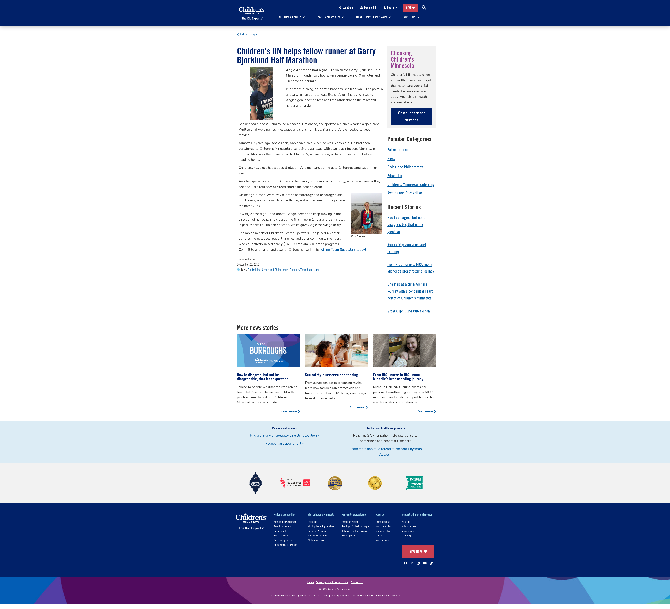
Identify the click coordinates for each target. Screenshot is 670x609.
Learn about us (383, 521)
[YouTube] (424, 563)
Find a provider (281, 535)
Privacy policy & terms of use (332, 582)
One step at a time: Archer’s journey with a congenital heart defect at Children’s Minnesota (410, 291)
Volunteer (406, 521)
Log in (390, 8)
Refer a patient (349, 535)
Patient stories (397, 149)
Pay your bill (280, 530)
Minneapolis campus (318, 535)
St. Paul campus (316, 540)
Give (408, 8)
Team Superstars (309, 269)
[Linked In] (412, 563)
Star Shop (406, 535)
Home (310, 582)
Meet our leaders (384, 526)
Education (394, 175)
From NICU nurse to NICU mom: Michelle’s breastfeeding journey (398, 376)
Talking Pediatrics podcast (354, 530)
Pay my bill (370, 8)
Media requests (383, 540)
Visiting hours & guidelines (321, 526)
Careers (379, 535)
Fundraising (254, 269)
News (391, 158)
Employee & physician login (355, 526)
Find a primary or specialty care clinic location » (284, 435)
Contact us (357, 582)
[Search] (424, 7)
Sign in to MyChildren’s (285, 521)
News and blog (383, 530)
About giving (408, 530)
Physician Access (350, 521)
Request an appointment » (284, 443)
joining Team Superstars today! (343, 249)
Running (294, 269)
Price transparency (283, 540)
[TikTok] (431, 563)
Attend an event (409, 526)
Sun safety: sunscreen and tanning (331, 374)
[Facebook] (405, 563)
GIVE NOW (416, 551)
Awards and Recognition (405, 192)
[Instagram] (418, 563)
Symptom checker (282, 526)
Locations (348, 8)
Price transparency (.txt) (285, 544)
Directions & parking (318, 530)
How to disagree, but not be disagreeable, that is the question (407, 224)
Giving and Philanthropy (275, 269)
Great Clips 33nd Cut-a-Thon (408, 311)
